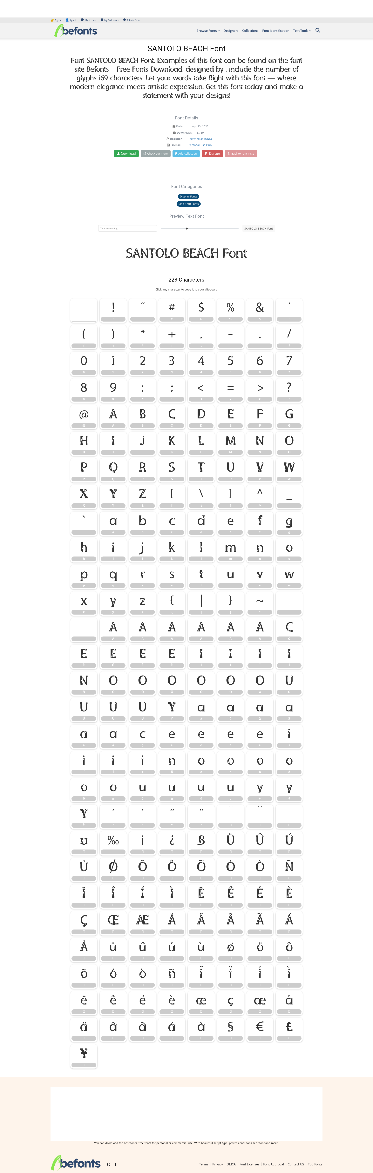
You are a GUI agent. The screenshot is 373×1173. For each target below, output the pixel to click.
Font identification (275, 31)
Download (128, 153)
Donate (214, 153)
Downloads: (185, 132)
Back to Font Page (242, 153)
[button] (317, 32)
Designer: (176, 139)
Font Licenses (249, 1164)
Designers (231, 31)
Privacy (217, 1164)
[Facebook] (115, 1165)
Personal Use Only (200, 145)
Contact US (296, 1164)
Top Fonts (315, 1164)
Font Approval (273, 1164)
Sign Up (71, 20)
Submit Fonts (133, 20)
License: (176, 145)
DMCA (231, 1164)
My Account (91, 20)
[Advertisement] (186, 1114)
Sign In (56, 20)
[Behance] (108, 1165)
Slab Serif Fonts (189, 204)
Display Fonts (188, 196)
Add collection (187, 153)
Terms (203, 1164)
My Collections (111, 20)
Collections (250, 31)
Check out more (157, 153)
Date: (179, 126)
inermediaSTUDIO (200, 139)
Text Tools (300, 31)
